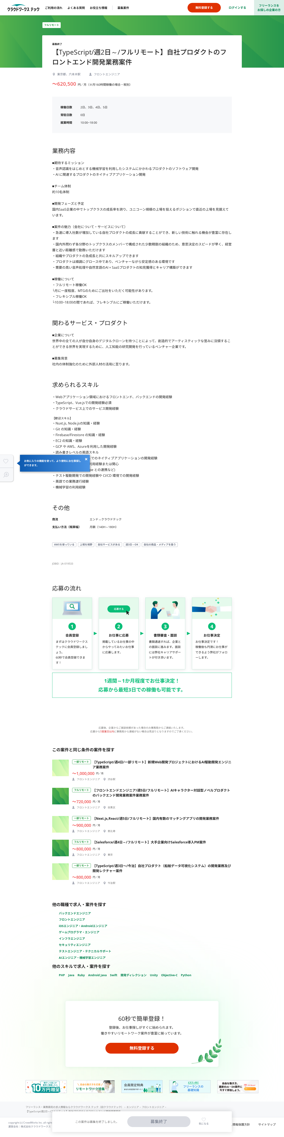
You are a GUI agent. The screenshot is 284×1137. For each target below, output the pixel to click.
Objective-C (169, 975)
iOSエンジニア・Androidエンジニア (83, 926)
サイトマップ (267, 1124)
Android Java (97, 975)
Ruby (81, 975)
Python (186, 975)
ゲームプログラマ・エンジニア (79, 932)
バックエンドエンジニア (75, 913)
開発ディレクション (134, 975)
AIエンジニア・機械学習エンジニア (82, 958)
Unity (154, 975)
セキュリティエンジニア (75, 945)
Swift (113, 975)
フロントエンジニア (72, 919)
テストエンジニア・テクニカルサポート (85, 951)
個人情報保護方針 (238, 1124)
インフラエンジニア (72, 939)
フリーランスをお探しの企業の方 (269, 8)
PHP (62, 975)
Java (71, 975)
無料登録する (142, 1048)
